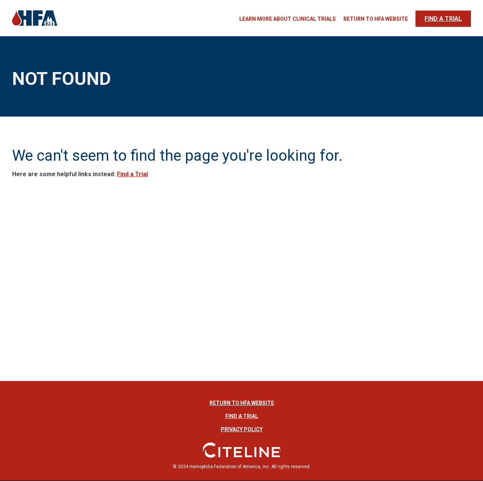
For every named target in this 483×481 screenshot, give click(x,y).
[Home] (34, 25)
